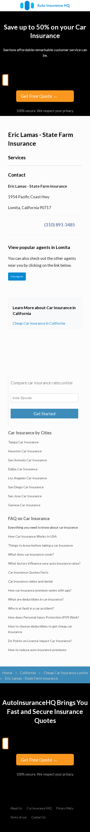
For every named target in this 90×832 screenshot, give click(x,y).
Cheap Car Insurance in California (39, 323)
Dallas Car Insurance (23, 469)
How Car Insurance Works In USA (32, 536)
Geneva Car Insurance (24, 505)
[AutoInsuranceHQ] (45, 5)
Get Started (44, 413)
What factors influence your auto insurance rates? (44, 563)
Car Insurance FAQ (39, 808)
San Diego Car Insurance (26, 487)
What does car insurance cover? (31, 554)
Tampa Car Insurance (23, 442)
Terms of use (18, 817)
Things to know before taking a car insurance (40, 545)
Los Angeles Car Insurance (27, 478)
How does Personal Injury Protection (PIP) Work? (43, 617)
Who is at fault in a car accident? (31, 608)
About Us (16, 808)
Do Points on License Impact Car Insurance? (40, 641)
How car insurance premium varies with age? (40, 590)
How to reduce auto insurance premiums (37, 650)
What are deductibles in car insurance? (36, 599)
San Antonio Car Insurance (27, 460)
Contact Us (38, 817)
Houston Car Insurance (25, 451)
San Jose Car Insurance (25, 496)
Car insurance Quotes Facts (28, 572)
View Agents (17, 276)
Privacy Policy (64, 808)
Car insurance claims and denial (30, 581)
